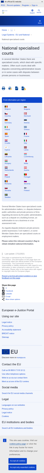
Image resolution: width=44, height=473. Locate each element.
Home (4, 30)
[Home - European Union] (10, 351)
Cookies (5, 416)
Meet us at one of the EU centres (15, 381)
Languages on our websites (13, 405)
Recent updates (13, 5)
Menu (40, 23)
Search (39, 12)
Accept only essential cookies (22, 467)
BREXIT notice (8, 333)
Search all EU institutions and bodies (17, 428)
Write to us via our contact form (14, 378)
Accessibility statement (11, 330)
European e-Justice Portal (18, 310)
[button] (5, 288)
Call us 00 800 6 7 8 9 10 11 (13, 370)
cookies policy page (17, 444)
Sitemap (5, 337)
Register (25, 5)
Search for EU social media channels (17, 393)
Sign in (35, 5)
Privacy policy (7, 326)
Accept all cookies (17, 461)
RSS (3, 5)
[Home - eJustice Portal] (15, 11)
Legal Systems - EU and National (16, 35)
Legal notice (7, 322)
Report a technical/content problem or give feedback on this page (19, 277)
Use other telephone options (13, 374)
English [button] (32, 13)
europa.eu (21, 358)
